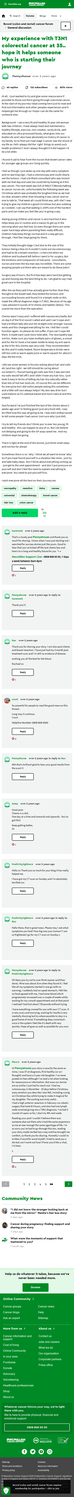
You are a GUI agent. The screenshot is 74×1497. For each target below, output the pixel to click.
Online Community (17, 1298)
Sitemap (43, 1318)
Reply (23, 568)
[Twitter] (32, 1451)
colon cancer (26, 502)
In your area (10, 1356)
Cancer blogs (11, 1312)
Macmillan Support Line (27, 556)
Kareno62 (17, 531)
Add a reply (20, 512)
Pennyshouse (21, 76)
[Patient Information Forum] (63, 1440)
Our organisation (49, 1353)
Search (16, 16)
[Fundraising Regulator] (42, 1440)
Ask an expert (11, 1318)
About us (8, 1397)
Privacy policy (8, 1470)
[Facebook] (24, 1451)
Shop (6, 1391)
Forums (30, 16)
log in (44, 514)
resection (28, 488)
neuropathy (10, 488)
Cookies (41, 1462)
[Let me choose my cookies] (6, 1491)
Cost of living (11, 1345)
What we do (46, 1348)
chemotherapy (28, 495)
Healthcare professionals (18, 1385)
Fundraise (9, 1362)
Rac (14, 640)
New (66, 26)
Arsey (15, 804)
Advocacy (9, 1374)
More (11, 4)
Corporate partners (50, 1359)
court (15, 699)
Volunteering (11, 1380)
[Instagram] (49, 1451)
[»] (51, 1184)
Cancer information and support (17, 1338)
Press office (46, 1365)
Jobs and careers (49, 1342)
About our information (48, 1466)
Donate (35, 1287)
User (69, 4)
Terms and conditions (12, 1466)
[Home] (37, 4)
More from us (13, 1328)
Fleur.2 (16, 1062)
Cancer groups (12, 1306)
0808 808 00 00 (37, 1427)
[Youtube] (41, 1451)
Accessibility (43, 1470)
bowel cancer (50, 495)
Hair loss (8, 502)
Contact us (45, 1336)
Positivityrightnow (23, 864)
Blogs (43, 16)
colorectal (9, 495)
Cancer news (46, 1306)
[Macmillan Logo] (16, 1440)
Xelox (42, 488)
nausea (55, 488)
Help (41, 1312)
